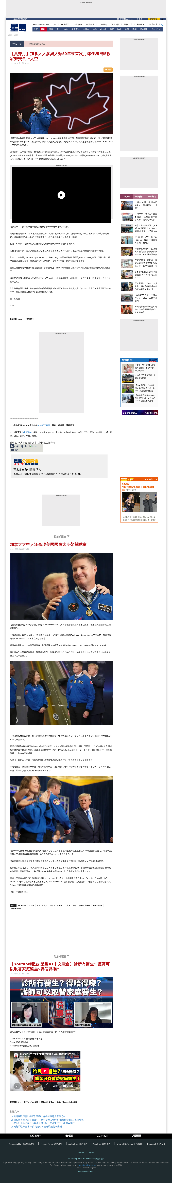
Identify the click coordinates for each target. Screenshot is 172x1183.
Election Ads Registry (86, 1153)
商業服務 (90, 24)
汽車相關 (115, 24)
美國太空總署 (84, 905)
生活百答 (76, 29)
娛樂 (95, 29)
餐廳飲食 (141, 24)
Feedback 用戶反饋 (156, 1143)
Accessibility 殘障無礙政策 (22, 1143)
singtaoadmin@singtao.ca (86, 1165)
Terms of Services (124, 1143)
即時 (43, 29)
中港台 (86, 29)
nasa (20, 319)
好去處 (103, 29)
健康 (127, 29)
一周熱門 (139, 196)
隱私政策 (58, 1143)
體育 (112, 29)
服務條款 (137, 1143)
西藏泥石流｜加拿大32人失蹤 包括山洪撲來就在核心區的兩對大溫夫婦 (146, 286)
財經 (119, 29)
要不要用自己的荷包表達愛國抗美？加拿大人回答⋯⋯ (146, 275)
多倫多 (139, 19)
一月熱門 (152, 196)
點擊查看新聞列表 (37, 43)
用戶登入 (154, 19)
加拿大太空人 (42, 905)
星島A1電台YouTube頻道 (67, 1102)
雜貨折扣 (156, 29)
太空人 (67, 905)
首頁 (36, 29)
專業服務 (78, 24)
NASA (31, 905)
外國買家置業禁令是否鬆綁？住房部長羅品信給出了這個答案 (146, 309)
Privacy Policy (47, 1143)
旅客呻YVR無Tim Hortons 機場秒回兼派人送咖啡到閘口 (146, 240)
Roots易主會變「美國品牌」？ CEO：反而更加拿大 (146, 298)
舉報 (109, 69)
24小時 (127, 196)
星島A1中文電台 (47, 1102)
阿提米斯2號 (97, 905)
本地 (66, 29)
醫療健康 (153, 24)
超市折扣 (144, 29)
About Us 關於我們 (101, 1143)
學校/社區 (128, 24)
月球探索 (28, 319)
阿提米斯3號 (16, 908)
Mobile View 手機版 (86, 1171)
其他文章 (17, 44)
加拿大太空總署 (56, 905)
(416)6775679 (44, 425)
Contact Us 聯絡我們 (77, 1143)
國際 (51, 29)
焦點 (58, 29)
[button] (162, 25)
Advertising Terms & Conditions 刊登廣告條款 (86, 1159)
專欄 (134, 29)
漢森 (75, 905)
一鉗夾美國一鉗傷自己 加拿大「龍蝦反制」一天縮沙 (147, 205)
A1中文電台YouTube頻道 (28, 1102)
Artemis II (22, 905)
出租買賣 (103, 24)
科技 (16, 35)
